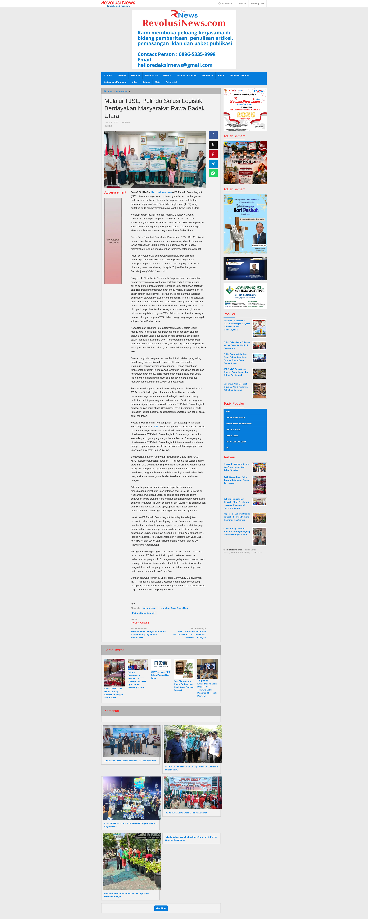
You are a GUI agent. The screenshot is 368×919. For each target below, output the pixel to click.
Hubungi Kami (229, 552)
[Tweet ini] (213, 145)
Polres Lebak (232, 436)
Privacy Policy (244, 552)
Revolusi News (233, 430)
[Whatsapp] (213, 173)
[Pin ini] (213, 154)
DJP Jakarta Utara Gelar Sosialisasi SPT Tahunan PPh (130, 761)
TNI (227, 448)
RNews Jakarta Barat (236, 442)
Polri (228, 411)
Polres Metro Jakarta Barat (239, 423)
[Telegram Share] (213, 164)
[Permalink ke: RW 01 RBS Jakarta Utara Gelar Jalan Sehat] (192, 793)
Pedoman (257, 552)
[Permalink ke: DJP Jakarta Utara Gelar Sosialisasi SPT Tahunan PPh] (131, 741)
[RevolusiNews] (118, 3)
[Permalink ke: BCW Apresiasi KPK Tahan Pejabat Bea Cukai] (161, 664)
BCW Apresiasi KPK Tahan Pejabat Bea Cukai (160, 675)
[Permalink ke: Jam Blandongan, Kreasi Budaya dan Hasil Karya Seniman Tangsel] (184, 669)
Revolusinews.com (161, 192)
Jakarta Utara (149, 608)
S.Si (155, 426)
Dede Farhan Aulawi (235, 417)
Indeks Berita (250, 550)
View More (161, 908)
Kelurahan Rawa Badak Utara (174, 608)
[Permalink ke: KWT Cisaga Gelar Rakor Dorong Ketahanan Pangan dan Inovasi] (114, 672)
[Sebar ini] (213, 135)
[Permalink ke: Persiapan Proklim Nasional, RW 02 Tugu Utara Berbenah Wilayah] (131, 861)
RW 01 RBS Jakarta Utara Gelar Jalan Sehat (186, 813)
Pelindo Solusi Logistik (143, 613)
